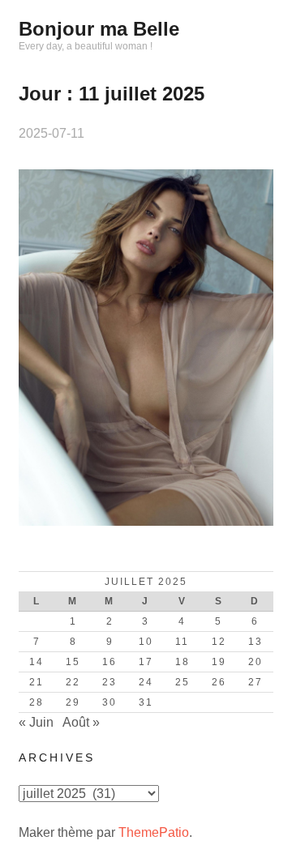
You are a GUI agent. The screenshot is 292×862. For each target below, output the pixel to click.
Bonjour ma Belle (99, 29)
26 (219, 682)
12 (219, 641)
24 (146, 682)
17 (146, 662)
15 (73, 662)
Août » (81, 722)
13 (255, 641)
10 (146, 641)
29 (73, 702)
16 (109, 662)
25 (182, 682)
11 (182, 641)
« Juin (36, 722)
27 (255, 682)
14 (36, 662)
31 (146, 702)
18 (182, 662)
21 (36, 682)
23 (109, 682)
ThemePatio (153, 832)
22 (73, 682)
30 (109, 702)
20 (255, 662)
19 (219, 662)
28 (36, 702)
